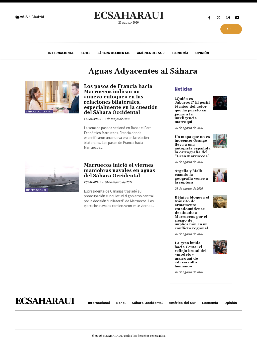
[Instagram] (228, 18)
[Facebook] (209, 18)
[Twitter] (218, 18)
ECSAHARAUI (92, 119)
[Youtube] (237, 18)
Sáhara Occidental (39, 111)
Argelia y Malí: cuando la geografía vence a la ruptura (191, 177)
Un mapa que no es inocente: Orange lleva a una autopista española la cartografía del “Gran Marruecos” (193, 146)
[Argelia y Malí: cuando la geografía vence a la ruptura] (220, 175)
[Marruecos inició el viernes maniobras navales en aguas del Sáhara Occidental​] (52, 176)
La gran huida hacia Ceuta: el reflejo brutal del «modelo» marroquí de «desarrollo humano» (191, 254)
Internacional (36, 190)
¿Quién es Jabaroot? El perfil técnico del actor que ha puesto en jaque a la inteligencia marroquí (192, 110)
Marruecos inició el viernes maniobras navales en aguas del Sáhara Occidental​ (119, 170)
